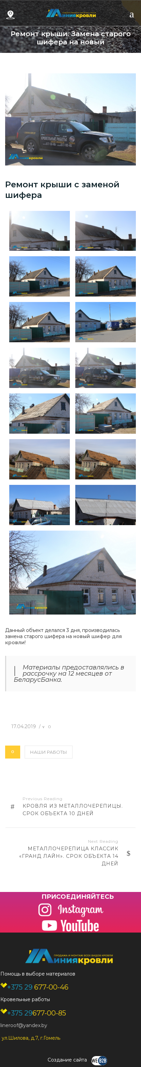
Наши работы (48, 752)
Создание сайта (68, 1060)
